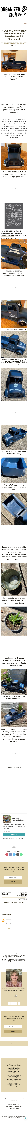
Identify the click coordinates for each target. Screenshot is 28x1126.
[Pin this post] (6, 854)
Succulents (20, 43)
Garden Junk (13, 43)
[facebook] (9, 1003)
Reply (8, 928)
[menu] (1, 24)
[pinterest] (19, 1003)
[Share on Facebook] (10, 854)
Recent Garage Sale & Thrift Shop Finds (6, 893)
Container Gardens (6, 42)
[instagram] (12, 1003)
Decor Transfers (17, 42)
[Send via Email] (17, 854)
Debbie (8, 920)
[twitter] (15, 1003)
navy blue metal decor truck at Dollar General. (15, 76)
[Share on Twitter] (14, 854)
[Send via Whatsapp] (21, 854)
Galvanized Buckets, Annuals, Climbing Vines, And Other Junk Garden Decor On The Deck (22, 896)
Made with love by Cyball (14, 1117)
